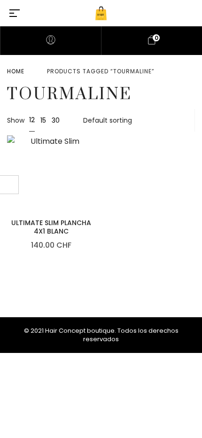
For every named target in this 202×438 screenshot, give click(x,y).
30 (56, 120)
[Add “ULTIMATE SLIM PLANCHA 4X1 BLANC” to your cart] (93, 145)
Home (15, 71)
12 (32, 120)
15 (43, 120)
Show (15, 120)
